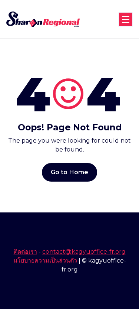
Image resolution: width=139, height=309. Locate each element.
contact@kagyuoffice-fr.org (84, 251)
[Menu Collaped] (125, 19)
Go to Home (70, 172)
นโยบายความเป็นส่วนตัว (46, 260)
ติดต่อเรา (25, 251)
